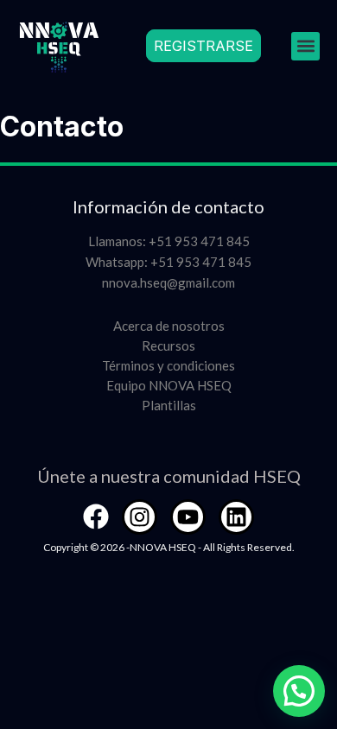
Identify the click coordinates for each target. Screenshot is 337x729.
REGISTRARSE (203, 45)
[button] (305, 46)
